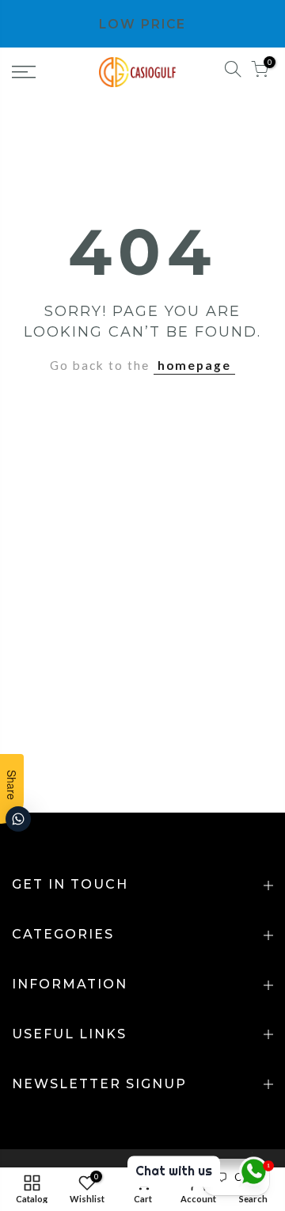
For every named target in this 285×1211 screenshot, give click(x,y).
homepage (194, 365)
